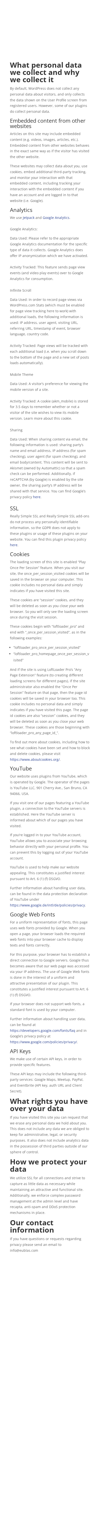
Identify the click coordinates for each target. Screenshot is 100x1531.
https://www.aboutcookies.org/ (35, 759)
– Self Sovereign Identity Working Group (47, 1445)
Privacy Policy (47, 1520)
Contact (16, 1400)
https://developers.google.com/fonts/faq (42, 1030)
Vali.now (68, 22)
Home (14, 1359)
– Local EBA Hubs (28, 1450)
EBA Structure (21, 1394)
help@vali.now (62, 18)
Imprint (68, 1520)
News (14, 1388)
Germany (17, 1489)
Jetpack (28, 217)
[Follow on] (40, 1337)
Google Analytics (56, 217)
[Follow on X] (50, 1337)
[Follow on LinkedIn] (60, 1337)
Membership (20, 1371)
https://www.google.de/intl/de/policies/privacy (47, 905)
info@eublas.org (23, 1495)
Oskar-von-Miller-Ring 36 (30, 1477)
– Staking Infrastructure (35, 1421)
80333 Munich (21, 1483)
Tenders (16, 1377)
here (37, 497)
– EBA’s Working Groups (43, 1427)
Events (15, 1383)
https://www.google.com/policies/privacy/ (43, 1042)
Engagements (21, 1365)
